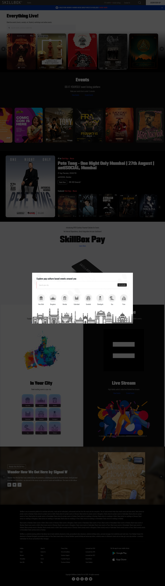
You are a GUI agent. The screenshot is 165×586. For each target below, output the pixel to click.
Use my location (122, 285)
